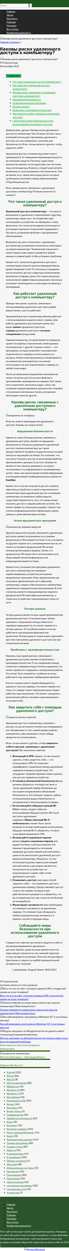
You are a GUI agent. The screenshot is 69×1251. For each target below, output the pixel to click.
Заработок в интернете (19, 1118)
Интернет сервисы (17, 1128)
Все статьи (12, 29)
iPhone (10, 1075)
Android (11, 1072)
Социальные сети (16, 1189)
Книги (10, 1136)
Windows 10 (13, 1090)
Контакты (12, 18)
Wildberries (13, 1086)
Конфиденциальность (19, 32)
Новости (11, 1150)
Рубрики (11, 22)
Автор (10, 14)
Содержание (13, 76)
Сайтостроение (15, 1182)
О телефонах (14, 1157)
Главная (11, 11)
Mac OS (11, 1079)
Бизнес (10, 1104)
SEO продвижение (17, 1082)
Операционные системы (20, 1167)
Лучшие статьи (15, 1146)
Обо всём (12, 1164)
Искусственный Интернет (21, 1132)
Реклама (11, 25)
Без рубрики (13, 1097)
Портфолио (13, 1171)
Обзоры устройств (17, 1160)
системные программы (19, 1185)
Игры (9, 1121)
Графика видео (15, 1114)
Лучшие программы (17, 1143)
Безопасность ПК (16, 1100)
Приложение (14, 1174)
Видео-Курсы (14, 1111)
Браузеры (12, 1107)
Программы (13, 1178)
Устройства (13, 1192)
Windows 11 (13, 1093)
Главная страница (10, 42)
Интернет (12, 1125)
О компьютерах (15, 1153)
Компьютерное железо (19, 1139)
